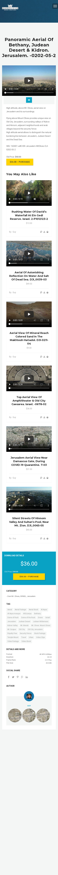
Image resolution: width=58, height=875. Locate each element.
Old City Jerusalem (35, 629)
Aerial (9, 610)
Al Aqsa (44, 610)
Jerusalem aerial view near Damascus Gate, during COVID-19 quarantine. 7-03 (29, 461)
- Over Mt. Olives (12, 596)
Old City (22, 629)
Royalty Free (12, 633)
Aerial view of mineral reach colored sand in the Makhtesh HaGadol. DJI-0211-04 (29, 338)
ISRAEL (23, 596)
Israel (47, 618)
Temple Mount (12, 637)
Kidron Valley (12, 625)
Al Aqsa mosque (13, 614)
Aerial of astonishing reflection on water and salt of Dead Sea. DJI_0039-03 (29, 276)
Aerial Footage (20, 610)
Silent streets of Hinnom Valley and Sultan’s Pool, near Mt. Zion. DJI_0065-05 (29, 522)
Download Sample (29, 100)
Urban (31, 637)
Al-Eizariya (27, 614)
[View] (41, 232)
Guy (29, 706)
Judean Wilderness (40, 621)
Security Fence (25, 633)
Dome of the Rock (28, 618)
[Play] (29, 80)
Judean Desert (24, 621)
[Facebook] (8, 677)
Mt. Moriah (24, 625)
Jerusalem (31, 596)
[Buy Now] (44, 232)
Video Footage (13, 641)
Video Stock (26, 641)
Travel (23, 637)
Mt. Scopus (11, 629)
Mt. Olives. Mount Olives (40, 625)
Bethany (37, 614)
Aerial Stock (33, 610)
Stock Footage (39, 633)
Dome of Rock (12, 618)
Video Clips (40, 637)
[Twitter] (13, 677)
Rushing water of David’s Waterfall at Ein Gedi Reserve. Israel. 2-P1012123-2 (29, 215)
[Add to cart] (47, 232)
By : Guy (12, 232)
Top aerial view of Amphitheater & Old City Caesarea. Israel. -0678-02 (29, 401)
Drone (40, 618)
